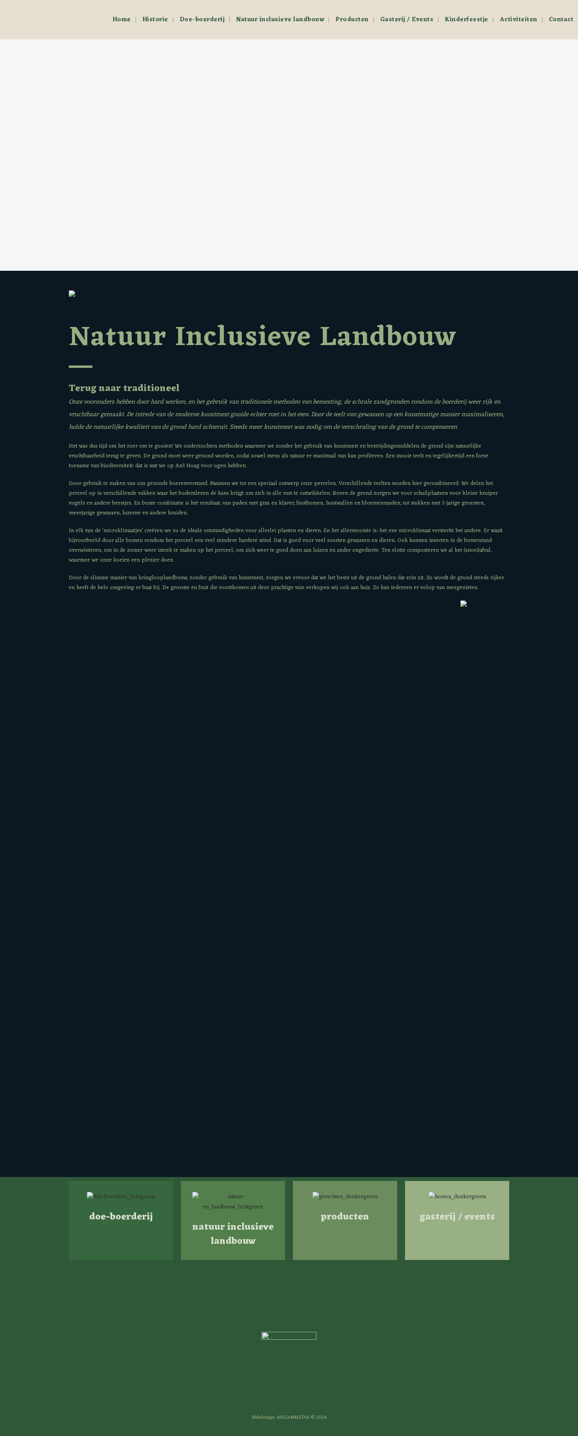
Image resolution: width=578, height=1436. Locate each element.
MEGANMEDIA (293, 1417)
